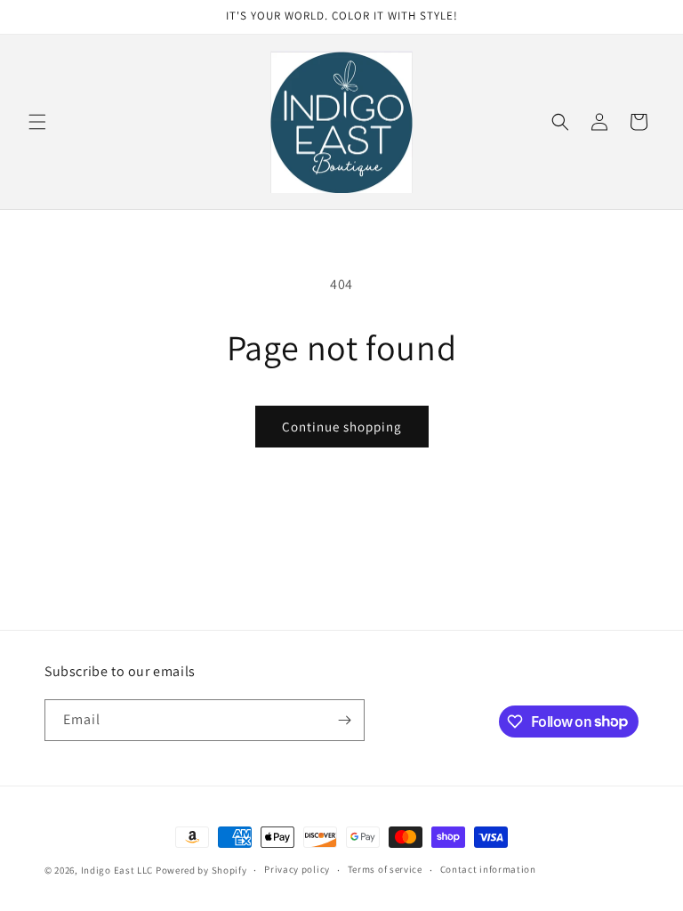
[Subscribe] (344, 720)
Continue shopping (342, 426)
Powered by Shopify (201, 870)
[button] (37, 121)
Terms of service (385, 869)
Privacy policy (297, 869)
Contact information (488, 869)
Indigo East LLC (117, 870)
